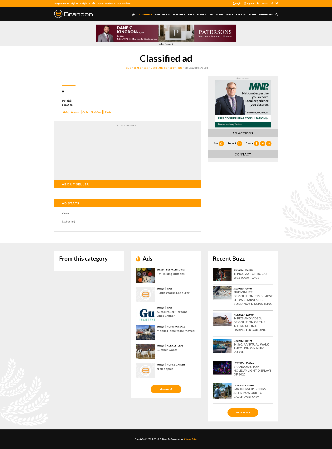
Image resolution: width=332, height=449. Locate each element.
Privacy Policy (191, 439)
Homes (201, 14)
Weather (179, 14)
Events (241, 14)
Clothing (175, 68)
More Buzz (242, 412)
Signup (250, 3)
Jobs (191, 14)
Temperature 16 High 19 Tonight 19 (72, 3)
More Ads (165, 389)
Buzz (229, 14)
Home (127, 68)
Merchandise (158, 68)
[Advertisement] (127, 151)
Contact (264, 3)
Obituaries (216, 14)
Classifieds (145, 14)
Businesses (265, 14)
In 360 (252, 14)
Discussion (162, 14)
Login (238, 3)
